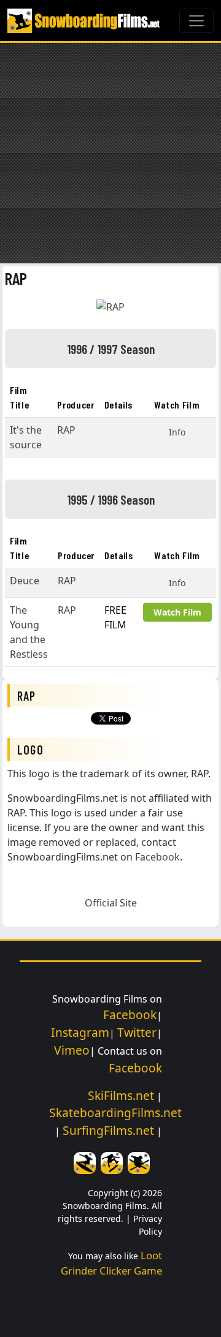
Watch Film (177, 612)
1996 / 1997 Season (111, 348)
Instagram (80, 1032)
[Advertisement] (110, 153)
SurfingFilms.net (108, 1130)
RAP (16, 278)
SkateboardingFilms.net (115, 1112)
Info (177, 432)
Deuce (24, 580)
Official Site (111, 903)
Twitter (137, 1032)
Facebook (157, 857)
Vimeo (72, 1050)
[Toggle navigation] (196, 21)
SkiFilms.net (121, 1095)
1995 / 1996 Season (111, 499)
